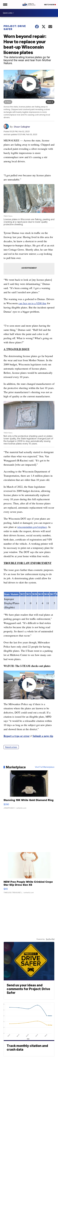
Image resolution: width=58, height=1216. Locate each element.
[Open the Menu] (5, 4)
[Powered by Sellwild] (50, 939)
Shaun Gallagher (22, 126)
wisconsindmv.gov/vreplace (32, 527)
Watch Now (49, 5)
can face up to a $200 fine (32, 303)
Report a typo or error (17, 736)
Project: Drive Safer (15, 28)
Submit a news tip (43, 736)
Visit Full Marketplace (44, 767)
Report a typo (11, 747)
